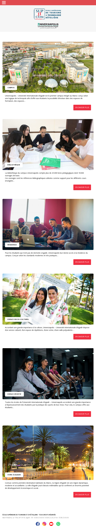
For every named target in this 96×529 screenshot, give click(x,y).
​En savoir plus (82, 107)
